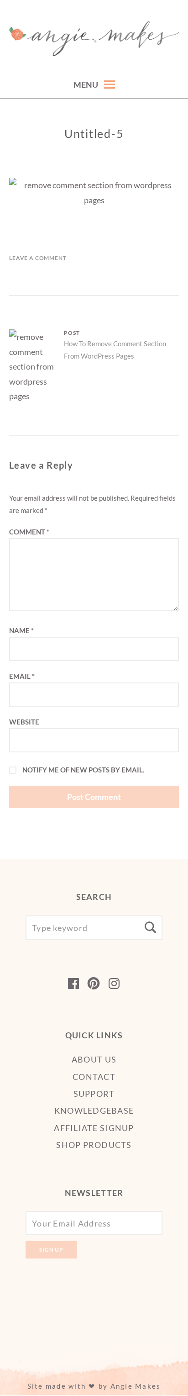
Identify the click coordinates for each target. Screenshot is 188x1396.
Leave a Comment (38, 257)
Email (22, 676)
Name (21, 630)
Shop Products (93, 1145)
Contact (94, 1077)
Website (24, 722)
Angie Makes (135, 1386)
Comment (29, 532)
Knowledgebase (94, 1110)
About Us (94, 1059)
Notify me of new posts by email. (83, 770)
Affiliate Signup (94, 1128)
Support (94, 1094)
